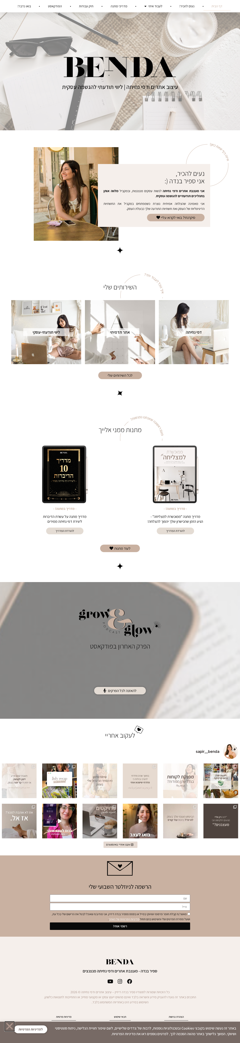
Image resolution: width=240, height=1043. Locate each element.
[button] (9, 1026)
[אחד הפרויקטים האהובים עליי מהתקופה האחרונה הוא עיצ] (140, 821)
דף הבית (217, 6)
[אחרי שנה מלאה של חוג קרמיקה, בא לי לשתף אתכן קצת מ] (220, 780)
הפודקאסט (55, 6)
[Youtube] (110, 981)
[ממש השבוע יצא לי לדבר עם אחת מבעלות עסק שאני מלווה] (180, 780)
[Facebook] (129, 981)
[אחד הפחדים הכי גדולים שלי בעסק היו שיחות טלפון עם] (99, 780)
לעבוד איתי (155, 6)
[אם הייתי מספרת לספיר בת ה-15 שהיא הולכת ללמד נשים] (140, 780)
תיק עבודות (86, 6)
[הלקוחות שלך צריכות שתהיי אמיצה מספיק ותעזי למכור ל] (19, 821)
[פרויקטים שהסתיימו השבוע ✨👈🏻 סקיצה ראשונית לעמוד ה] (99, 821)
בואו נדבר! (24, 6)
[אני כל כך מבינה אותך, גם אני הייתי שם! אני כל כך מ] (220, 821)
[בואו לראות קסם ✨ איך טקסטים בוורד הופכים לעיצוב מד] (59, 821)
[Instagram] (120, 981)
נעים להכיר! (186, 6)
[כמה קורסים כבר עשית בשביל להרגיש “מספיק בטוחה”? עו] (180, 821)
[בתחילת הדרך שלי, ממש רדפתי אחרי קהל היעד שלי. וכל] (19, 780)
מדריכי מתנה (119, 6)
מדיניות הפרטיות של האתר (124, 919)
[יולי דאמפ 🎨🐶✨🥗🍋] (59, 780)
